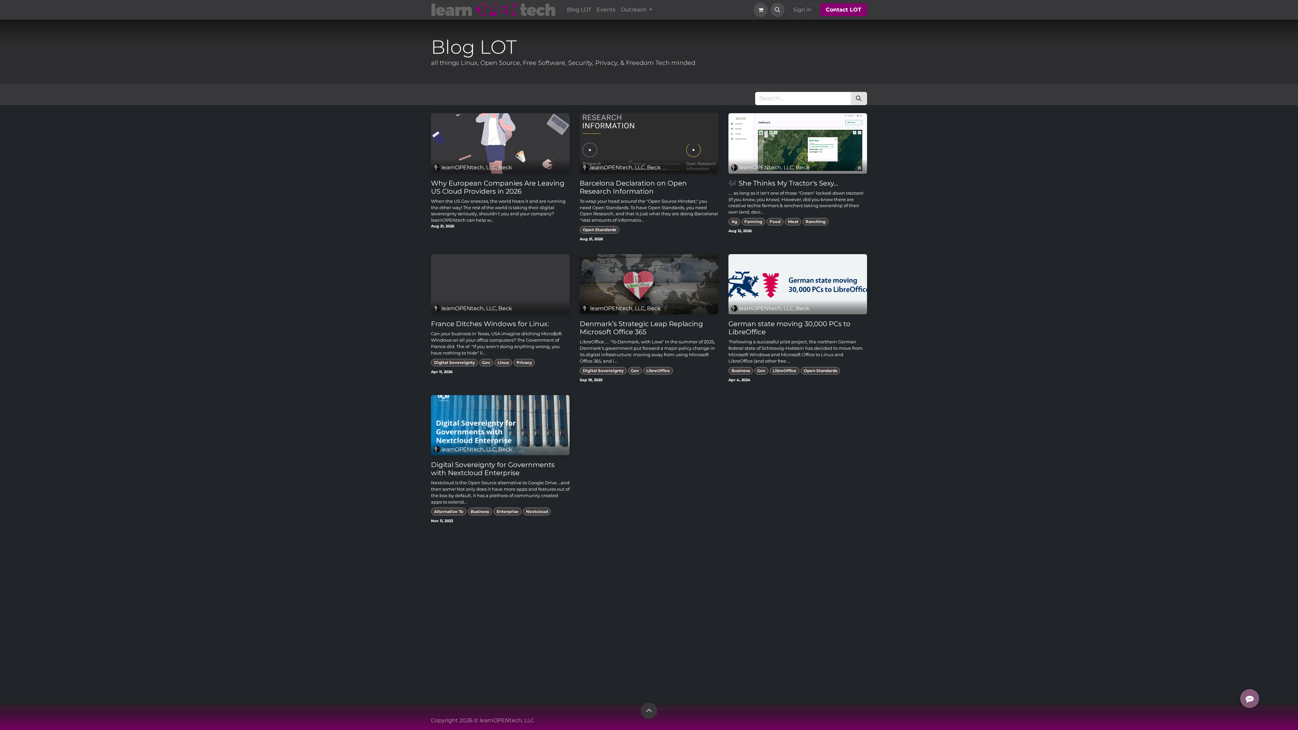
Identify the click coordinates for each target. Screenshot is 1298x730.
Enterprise (508, 511)
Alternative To (448, 511)
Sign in (802, 9)
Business (740, 370)
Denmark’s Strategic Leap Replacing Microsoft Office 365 (641, 328)
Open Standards (599, 229)
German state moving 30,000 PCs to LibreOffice (789, 328)
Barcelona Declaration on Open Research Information (633, 187)
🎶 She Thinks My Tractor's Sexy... (783, 183)
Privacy (524, 362)
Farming (753, 221)
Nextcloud (537, 511)
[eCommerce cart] (760, 10)
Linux (503, 362)
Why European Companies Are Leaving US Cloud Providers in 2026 (497, 187)
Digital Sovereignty (454, 362)
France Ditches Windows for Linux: (490, 324)
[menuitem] (579, 10)
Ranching (815, 221)
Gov (486, 362)
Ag (734, 221)
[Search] (858, 98)
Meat (793, 221)
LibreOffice (658, 370)
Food (775, 221)
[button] (777, 10)
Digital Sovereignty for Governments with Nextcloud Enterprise (493, 469)
